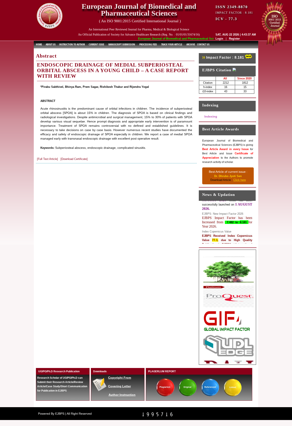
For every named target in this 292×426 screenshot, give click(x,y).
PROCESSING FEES (148, 44)
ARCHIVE (190, 44)
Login (219, 38)
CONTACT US (203, 44)
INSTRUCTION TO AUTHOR (72, 44)
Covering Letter (119, 386)
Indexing (210, 116)
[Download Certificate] (74, 159)
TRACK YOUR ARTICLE (171, 44)
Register (234, 38)
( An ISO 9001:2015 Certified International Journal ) (140, 21)
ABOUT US (51, 44)
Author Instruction (122, 394)
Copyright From (119, 377)
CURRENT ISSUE (96, 44)
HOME (39, 44)
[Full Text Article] (47, 159)
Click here (239, 180)
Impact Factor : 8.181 (225, 57)
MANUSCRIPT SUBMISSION (121, 44)
